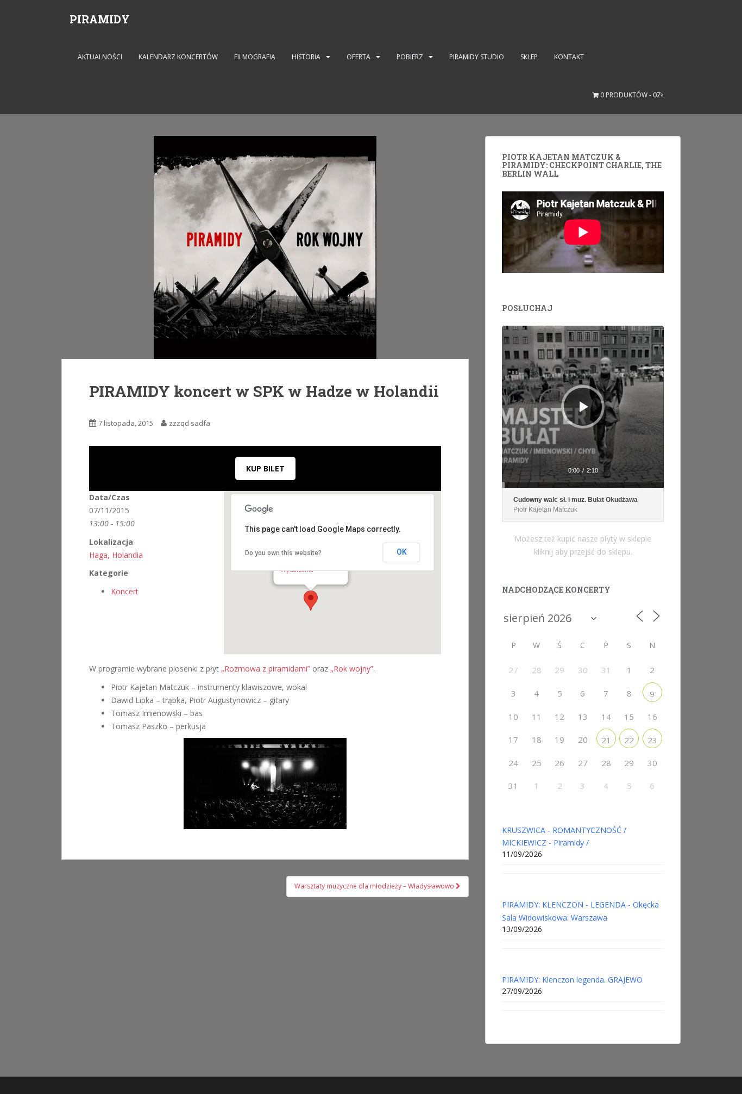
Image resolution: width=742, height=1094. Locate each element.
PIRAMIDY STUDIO (476, 56)
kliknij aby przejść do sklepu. (583, 551)
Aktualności (100, 56)
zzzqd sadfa (189, 423)
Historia (306, 56)
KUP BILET (265, 468)
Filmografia (254, 56)
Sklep (529, 56)
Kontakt (569, 56)
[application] (583, 407)
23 (652, 740)
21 (606, 740)
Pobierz (410, 56)
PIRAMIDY (100, 19)
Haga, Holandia (116, 555)
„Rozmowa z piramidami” (265, 668)
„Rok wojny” (351, 668)
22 (629, 740)
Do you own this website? (283, 553)
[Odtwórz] (584, 406)
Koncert (125, 591)
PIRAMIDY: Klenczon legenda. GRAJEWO (572, 979)
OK (402, 552)
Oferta (358, 56)
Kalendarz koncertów (178, 56)
